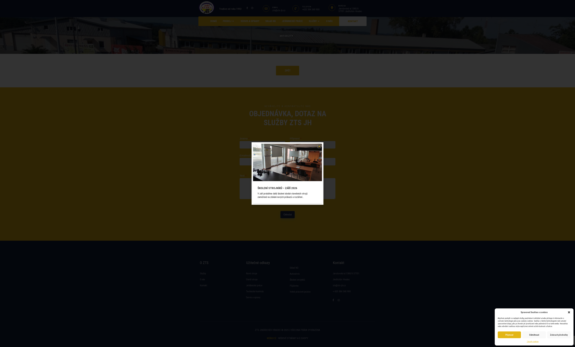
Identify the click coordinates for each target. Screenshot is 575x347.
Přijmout (509, 335)
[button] (569, 312)
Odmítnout (534, 335)
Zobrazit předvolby (559, 335)
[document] (287, 173)
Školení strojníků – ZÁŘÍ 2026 (277, 188)
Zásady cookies (533, 342)
